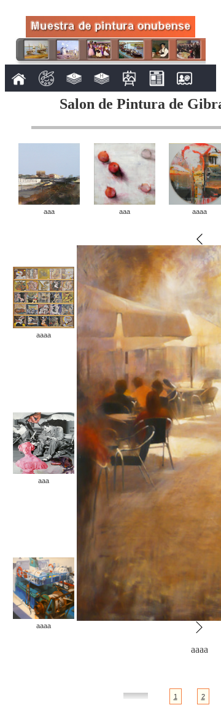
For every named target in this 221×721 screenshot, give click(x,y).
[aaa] (49, 201)
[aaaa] (43, 325)
